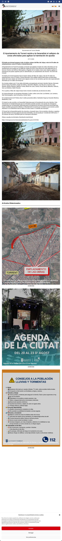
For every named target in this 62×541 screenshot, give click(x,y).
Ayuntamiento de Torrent (28, 50)
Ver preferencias (31, 537)
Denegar (31, 533)
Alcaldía (38, 50)
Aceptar (31, 528)
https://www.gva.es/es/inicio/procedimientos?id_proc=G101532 (20, 120)
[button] (59, 515)
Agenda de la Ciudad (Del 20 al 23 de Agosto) (20, 363)
